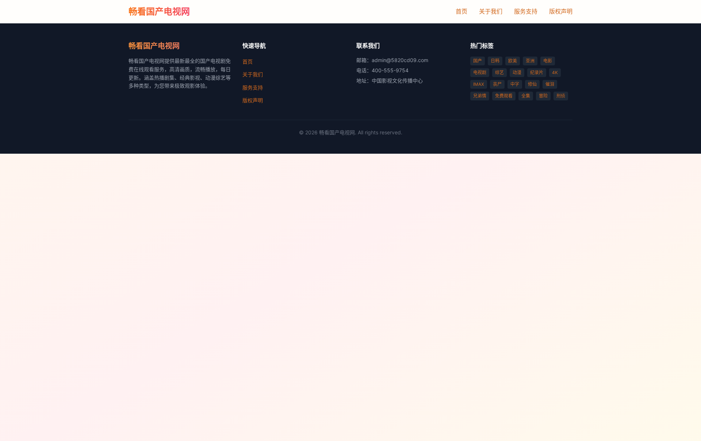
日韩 (495, 61)
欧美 (512, 61)
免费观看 (504, 96)
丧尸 (497, 84)
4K (555, 72)
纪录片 (536, 72)
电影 (547, 61)
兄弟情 (479, 96)
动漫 (517, 72)
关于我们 (490, 11)
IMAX (478, 84)
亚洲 (530, 61)
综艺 (499, 72)
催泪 (549, 84)
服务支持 (525, 11)
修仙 (532, 84)
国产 (477, 61)
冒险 (543, 96)
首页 (461, 11)
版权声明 (560, 11)
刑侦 (560, 96)
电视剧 (479, 72)
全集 (525, 96)
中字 (514, 84)
